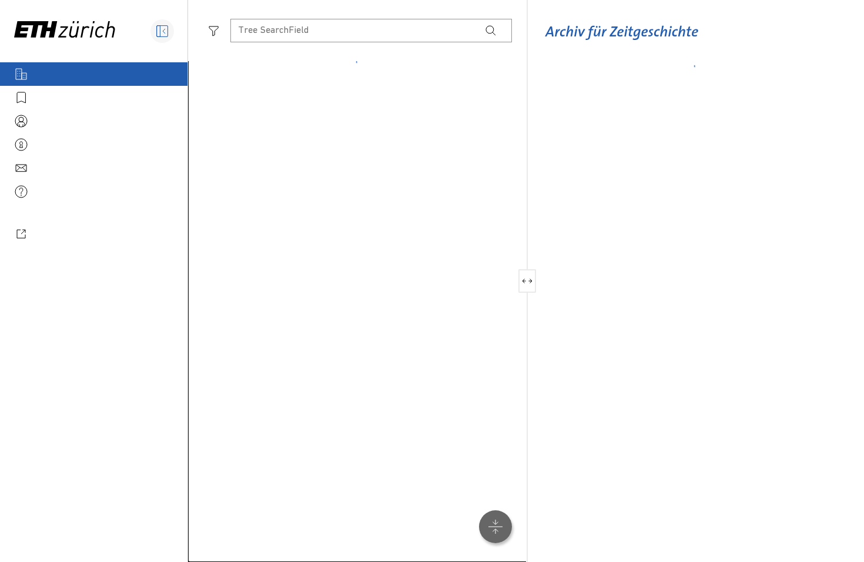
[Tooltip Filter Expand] (214, 30)
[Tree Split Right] (531, 281)
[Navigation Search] (491, 30)
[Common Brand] (621, 40)
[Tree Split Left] (522, 281)
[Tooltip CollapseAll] (495, 526)
